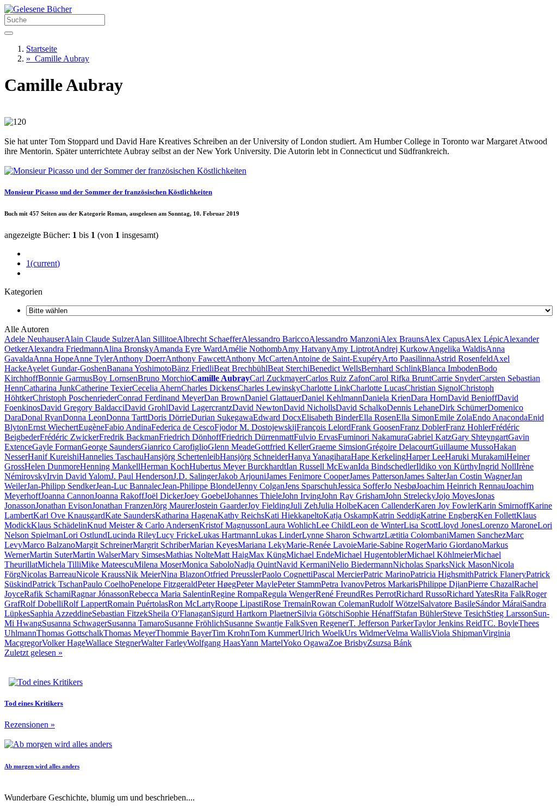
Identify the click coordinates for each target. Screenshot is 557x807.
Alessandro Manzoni (344, 339)
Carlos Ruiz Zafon (337, 378)
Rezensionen (29, 724)
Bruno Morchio (164, 378)
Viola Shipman (456, 633)
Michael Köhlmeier (440, 554)
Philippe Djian (443, 584)
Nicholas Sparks (421, 564)
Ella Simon (415, 417)
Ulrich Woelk (321, 633)
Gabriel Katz (429, 437)
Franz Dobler (422, 427)
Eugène (91, 427)
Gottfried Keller (282, 446)
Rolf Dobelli (41, 603)
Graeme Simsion (337, 446)
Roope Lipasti (239, 603)
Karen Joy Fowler (445, 505)
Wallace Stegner (113, 642)
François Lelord (323, 427)
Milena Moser (158, 564)
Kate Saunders (130, 515)
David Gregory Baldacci (82, 407)
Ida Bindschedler (387, 466)
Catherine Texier (103, 388)
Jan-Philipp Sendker (61, 486)
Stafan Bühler (419, 613)
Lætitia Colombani (417, 535)
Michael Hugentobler (370, 554)
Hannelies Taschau (111, 456)
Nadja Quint (255, 564)
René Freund (337, 593)
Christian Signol (432, 388)
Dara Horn (429, 397)
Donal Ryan (42, 417)
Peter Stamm (299, 584)
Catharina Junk (49, 388)
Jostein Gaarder (220, 505)
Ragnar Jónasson (100, 593)
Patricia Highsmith (442, 574)
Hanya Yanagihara (319, 456)
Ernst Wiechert (53, 427)
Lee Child (333, 525)
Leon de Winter (377, 525)
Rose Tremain (287, 603)
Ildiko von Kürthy (447, 466)
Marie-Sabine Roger (391, 544)
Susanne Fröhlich (194, 623)
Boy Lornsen (115, 378)
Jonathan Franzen (122, 505)
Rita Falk (509, 593)
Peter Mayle (256, 584)
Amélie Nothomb (252, 348)
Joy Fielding (268, 505)
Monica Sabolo (208, 564)
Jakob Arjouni (242, 476)
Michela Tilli (59, 564)
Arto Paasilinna (408, 358)
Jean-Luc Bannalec (129, 486)
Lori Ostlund (85, 535)
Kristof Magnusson (232, 525)
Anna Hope (53, 358)
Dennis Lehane (413, 407)
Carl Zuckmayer (278, 378)
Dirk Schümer (463, 407)
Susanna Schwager (74, 623)
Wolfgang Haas (213, 642)
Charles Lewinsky (269, 388)
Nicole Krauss (100, 574)
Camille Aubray (57, 58)
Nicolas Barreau (48, 574)
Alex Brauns (402, 339)
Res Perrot (378, 593)
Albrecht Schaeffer (209, 339)
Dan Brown (224, 397)
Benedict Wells (335, 368)
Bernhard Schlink (391, 368)
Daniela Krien (386, 397)
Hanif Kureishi (53, 456)
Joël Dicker (163, 495)
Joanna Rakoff (119, 495)
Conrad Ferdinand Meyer (160, 397)
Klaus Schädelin (59, 525)
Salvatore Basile (447, 603)
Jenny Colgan (260, 486)
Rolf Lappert (85, 603)
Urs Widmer (365, 633)
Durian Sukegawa (222, 417)
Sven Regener (324, 623)
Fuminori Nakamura (372, 437)
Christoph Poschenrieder (75, 397)
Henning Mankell (110, 466)
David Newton (257, 407)
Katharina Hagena (186, 515)
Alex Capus (444, 339)
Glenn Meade (231, 446)
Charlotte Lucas (377, 388)
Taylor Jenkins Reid (447, 623)
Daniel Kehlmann (331, 397)
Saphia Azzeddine (61, 613)
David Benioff (472, 397)
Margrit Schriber (161, 544)
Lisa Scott (421, 525)
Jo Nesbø (400, 486)
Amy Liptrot (352, 348)
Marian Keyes (213, 544)
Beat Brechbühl (241, 368)
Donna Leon (84, 417)
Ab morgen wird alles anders (41, 766)
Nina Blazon (182, 574)
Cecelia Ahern (156, 388)
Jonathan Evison (63, 505)
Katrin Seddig (396, 515)
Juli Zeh (304, 505)
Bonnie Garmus (65, 378)
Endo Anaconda (500, 417)
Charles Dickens (209, 388)
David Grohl (146, 407)
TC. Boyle (500, 623)
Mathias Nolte (189, 554)
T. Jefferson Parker (381, 623)
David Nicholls (309, 407)
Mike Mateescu (107, 564)
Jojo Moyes (455, 495)
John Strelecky (410, 495)
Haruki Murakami (475, 456)
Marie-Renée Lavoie (321, 544)
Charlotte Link (325, 388)
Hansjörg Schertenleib (182, 456)
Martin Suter (50, 554)
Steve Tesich (464, 613)
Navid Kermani (303, 564)
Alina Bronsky (128, 348)
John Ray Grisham (353, 495)
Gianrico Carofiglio (174, 446)
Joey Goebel (204, 495)
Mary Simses (143, 554)
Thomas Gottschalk (69, 633)
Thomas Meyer (129, 633)
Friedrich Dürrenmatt (257, 437)
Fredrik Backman (129, 437)
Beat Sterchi (289, 368)
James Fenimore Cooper (307, 476)
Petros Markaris (391, 584)
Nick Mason (470, 564)
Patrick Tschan (57, 584)
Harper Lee (425, 456)
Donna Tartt (126, 417)
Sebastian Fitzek (120, 613)
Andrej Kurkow (401, 348)
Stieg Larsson (509, 613)
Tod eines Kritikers (33, 703)
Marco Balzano (48, 544)
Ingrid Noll (497, 466)
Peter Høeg (216, 584)
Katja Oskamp (348, 515)
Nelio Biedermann (361, 564)
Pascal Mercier (338, 574)
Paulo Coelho (106, 584)
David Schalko (361, 407)
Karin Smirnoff (502, 505)
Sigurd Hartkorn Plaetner (254, 613)
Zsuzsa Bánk (389, 642)
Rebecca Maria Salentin (170, 593)
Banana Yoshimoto (139, 368)
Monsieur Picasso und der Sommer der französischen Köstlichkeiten (108, 192)
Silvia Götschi (321, 613)
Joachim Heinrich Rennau (460, 486)
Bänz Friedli (192, 368)
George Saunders (111, 446)
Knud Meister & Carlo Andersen (143, 525)
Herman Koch (164, 466)
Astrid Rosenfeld (464, 358)
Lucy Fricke (177, 535)
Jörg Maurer (173, 505)
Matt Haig (231, 554)
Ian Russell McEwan (322, 466)
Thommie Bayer (184, 633)
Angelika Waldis (457, 348)
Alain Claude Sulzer (99, 339)
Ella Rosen (377, 417)
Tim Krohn (231, 633)
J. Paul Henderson (141, 476)
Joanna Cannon (67, 495)
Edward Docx (277, 417)
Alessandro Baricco (275, 339)
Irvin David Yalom (78, 476)
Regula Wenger (288, 593)
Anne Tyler (93, 358)
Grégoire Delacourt (399, 446)
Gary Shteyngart (479, 437)
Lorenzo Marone (508, 525)
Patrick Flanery (500, 574)
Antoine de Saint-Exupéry (337, 358)
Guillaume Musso (462, 446)
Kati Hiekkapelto (293, 515)
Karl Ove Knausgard (69, 515)
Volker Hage (63, 642)
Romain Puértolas (137, 603)
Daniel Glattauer (273, 397)
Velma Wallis (408, 633)
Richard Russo (421, 593)
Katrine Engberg (449, 515)
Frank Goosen (375, 427)
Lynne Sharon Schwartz (343, 535)
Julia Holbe (337, 505)
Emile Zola (453, 417)
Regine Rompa (236, 593)
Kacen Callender (385, 505)
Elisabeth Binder (329, 417)
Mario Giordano (454, 544)
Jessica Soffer (360, 486)
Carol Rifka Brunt (400, 378)
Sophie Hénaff (370, 613)
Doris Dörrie (169, 417)
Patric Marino (386, 574)
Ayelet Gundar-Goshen (67, 368)
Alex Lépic (484, 339)
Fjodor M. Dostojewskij (255, 427)
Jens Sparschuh (310, 486)
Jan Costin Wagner (478, 476)
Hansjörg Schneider (254, 456)
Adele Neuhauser (34, 339)
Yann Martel (261, 642)
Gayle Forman (57, 446)
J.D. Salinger (195, 476)
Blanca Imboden (450, 368)
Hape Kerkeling (378, 456)
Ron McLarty (191, 603)
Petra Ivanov (342, 584)
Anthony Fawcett (195, 358)
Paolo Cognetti (287, 574)
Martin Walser (96, 554)
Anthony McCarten (258, 358)
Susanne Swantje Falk (262, 623)
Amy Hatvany (306, 348)
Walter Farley (164, 642)
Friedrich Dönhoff (190, 437)
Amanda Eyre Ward (187, 348)
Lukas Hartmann (227, 535)
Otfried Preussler (233, 574)
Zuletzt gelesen (33, 652)
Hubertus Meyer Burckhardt (237, 466)
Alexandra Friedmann (65, 348)
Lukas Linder (279, 535)
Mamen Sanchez (477, 535)
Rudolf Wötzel (394, 603)
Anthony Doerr (139, 358)
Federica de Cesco (182, 427)
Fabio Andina (127, 427)
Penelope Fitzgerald (163, 584)
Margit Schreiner (104, 544)
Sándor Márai (498, 603)
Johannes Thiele (254, 495)
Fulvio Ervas (316, 437)
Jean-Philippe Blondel (199, 486)
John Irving (301, 495)
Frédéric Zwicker (69, 437)
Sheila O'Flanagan (179, 613)
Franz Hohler (468, 427)
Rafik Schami (47, 593)
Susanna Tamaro (135, 623)
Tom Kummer (274, 633)
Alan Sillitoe (155, 339)
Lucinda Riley (131, 535)
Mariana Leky (262, 544)
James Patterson (376, 476)
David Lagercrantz (200, 407)
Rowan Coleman (340, 603)
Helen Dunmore (52, 466)
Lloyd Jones (459, 525)
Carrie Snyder (455, 378)
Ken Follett (497, 515)
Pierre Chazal (491, 584)
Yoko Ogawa (306, 642)
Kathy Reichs (241, 515)
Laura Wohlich (290, 525)
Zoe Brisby (348, 642)
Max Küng (267, 554)
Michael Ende (310, 554)
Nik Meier (142, 574)
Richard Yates (470, 593)
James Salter (425, 476)
